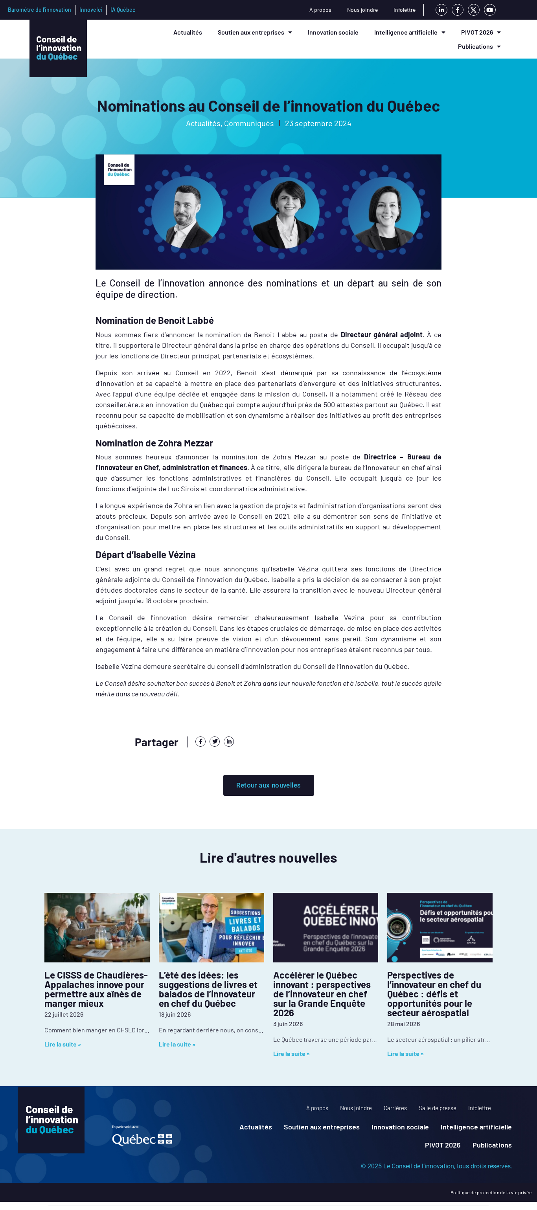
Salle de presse (437, 1107)
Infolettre (405, 9)
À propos (320, 9)
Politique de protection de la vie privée (491, 1192)
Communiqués (249, 123)
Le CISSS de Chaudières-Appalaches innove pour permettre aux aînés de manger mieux (96, 989)
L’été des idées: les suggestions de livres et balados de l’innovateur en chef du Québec (208, 989)
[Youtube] (490, 10)
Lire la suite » (62, 1044)
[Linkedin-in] (441, 10)
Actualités (187, 32)
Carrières (395, 1107)
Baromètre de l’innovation (39, 9)
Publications (475, 46)
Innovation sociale (333, 32)
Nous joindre (362, 9)
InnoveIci (90, 9)
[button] (200, 741)
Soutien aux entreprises (251, 32)
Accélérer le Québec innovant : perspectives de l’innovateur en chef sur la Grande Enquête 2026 (322, 993)
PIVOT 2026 (477, 32)
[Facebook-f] (457, 10)
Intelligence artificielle (406, 32)
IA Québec (122, 9)
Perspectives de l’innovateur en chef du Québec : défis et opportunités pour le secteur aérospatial (434, 993)
